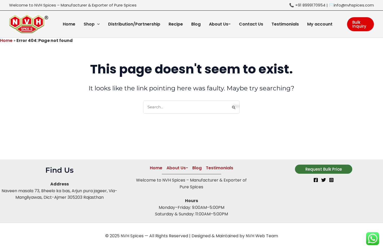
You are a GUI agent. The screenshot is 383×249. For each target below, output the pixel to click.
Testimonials (219, 168)
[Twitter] (323, 180)
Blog (197, 168)
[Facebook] (315, 180)
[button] (97, 24)
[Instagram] (331, 180)
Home (6, 40)
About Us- (177, 168)
